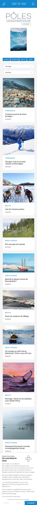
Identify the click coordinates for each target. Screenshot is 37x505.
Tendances (14, 59)
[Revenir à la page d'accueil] (19, 4)
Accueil (6, 59)
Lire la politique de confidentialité (11, 496)
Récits (23, 59)
